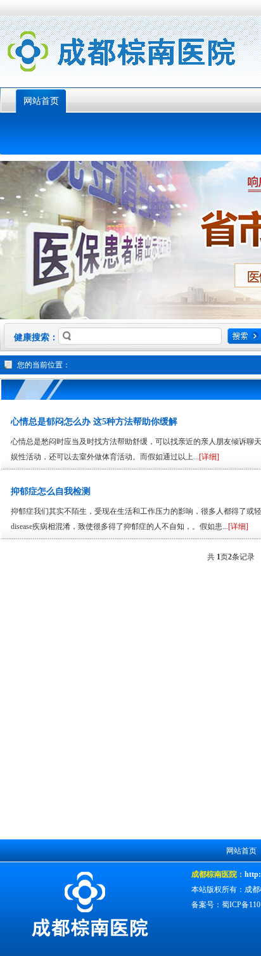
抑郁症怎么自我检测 (51, 491)
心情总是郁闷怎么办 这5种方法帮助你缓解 (94, 421)
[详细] (209, 456)
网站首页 (41, 101)
